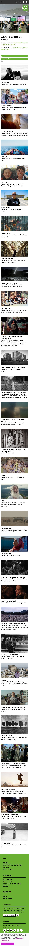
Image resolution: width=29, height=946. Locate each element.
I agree (7, 943)
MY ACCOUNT (7, 892)
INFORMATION (7, 875)
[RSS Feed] (8, 930)
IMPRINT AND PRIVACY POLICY (12, 884)
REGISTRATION (7, 898)
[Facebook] (17, 930)
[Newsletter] (4, 930)
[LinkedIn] (21, 930)
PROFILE (5, 863)
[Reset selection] (2, 61)
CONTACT (6, 886)
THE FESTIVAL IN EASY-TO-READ (12, 865)
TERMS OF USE (7, 882)
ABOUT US (6, 858)
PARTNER (6, 867)
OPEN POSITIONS (8, 869)
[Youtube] (11, 930)
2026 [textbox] (2, 56)
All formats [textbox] (6, 59)
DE (16, 2)
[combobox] (14, 56)
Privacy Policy (19, 938)
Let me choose (5, 940)
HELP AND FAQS (7, 879)
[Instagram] (14, 930)
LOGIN (5, 896)
